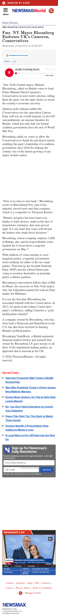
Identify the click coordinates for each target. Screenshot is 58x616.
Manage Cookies (33, 592)
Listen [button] (6, 566)
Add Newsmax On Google (18, 55)
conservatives (37, 27)
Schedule (31, 566)
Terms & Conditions (42, 587)
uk (29, 27)
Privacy (6, 474)
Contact (9, 582)
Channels (18, 566)
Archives (46, 582)
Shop (30, 582)
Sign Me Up (47, 470)
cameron (22, 27)
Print (7, 61)
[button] (51, 10)
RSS (37, 582)
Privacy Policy (23, 587)
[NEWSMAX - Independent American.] (29, 10)
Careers (9, 587)
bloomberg (12, 27)
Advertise (20, 582)
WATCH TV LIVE (18, 2)
